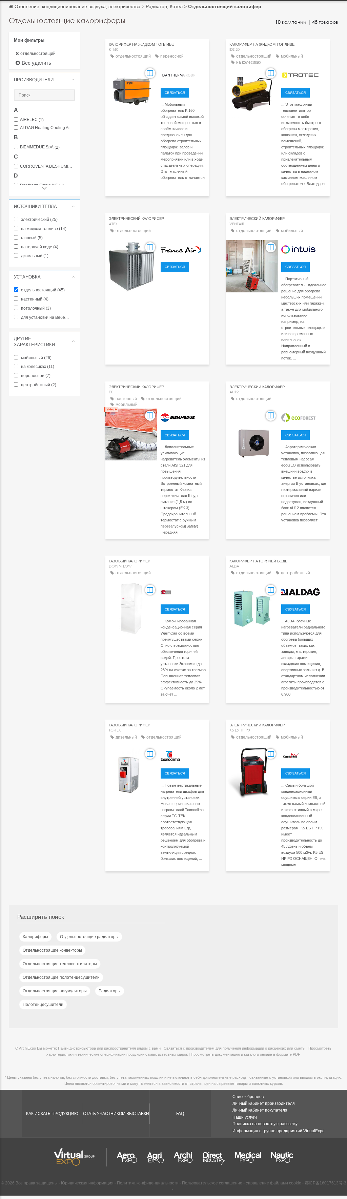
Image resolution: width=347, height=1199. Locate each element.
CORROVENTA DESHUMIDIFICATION (47, 166)
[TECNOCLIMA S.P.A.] (183, 755)
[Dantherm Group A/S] (183, 74)
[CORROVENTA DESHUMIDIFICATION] (303, 755)
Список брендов (248, 1096)
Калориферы (35, 936)
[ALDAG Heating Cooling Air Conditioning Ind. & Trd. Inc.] (303, 591)
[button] (44, 80)
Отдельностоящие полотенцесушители (61, 977)
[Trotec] (303, 74)
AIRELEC (32, 119)
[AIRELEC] (303, 248)
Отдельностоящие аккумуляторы (55, 991)
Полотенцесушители (43, 1004)
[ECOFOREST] (303, 417)
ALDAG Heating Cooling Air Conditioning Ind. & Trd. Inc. (47, 127)
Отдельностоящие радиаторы (89, 936)
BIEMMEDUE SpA (40, 147)
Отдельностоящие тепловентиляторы (60, 964)
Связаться (175, 93)
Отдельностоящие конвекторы (52, 950)
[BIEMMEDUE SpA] (183, 417)
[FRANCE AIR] (183, 248)
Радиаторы (110, 991)
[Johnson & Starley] (183, 591)
